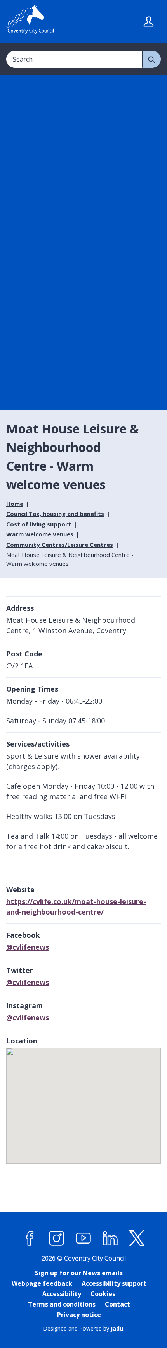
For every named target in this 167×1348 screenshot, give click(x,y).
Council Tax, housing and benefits (55, 513)
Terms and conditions (62, 1304)
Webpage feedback (42, 1283)
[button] (84, 1102)
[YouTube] (83, 1238)
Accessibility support (114, 1283)
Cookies (102, 1294)
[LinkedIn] (110, 1238)
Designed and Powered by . (83, 1328)
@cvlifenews (27, 947)
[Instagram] (57, 1238)
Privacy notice (79, 1314)
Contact (117, 1304)
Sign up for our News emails (79, 1273)
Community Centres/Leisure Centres (59, 544)
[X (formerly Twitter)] (137, 1238)
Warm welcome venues (39, 534)
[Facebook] (30, 1238)
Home (14, 503)
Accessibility (61, 1294)
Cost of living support (38, 524)
